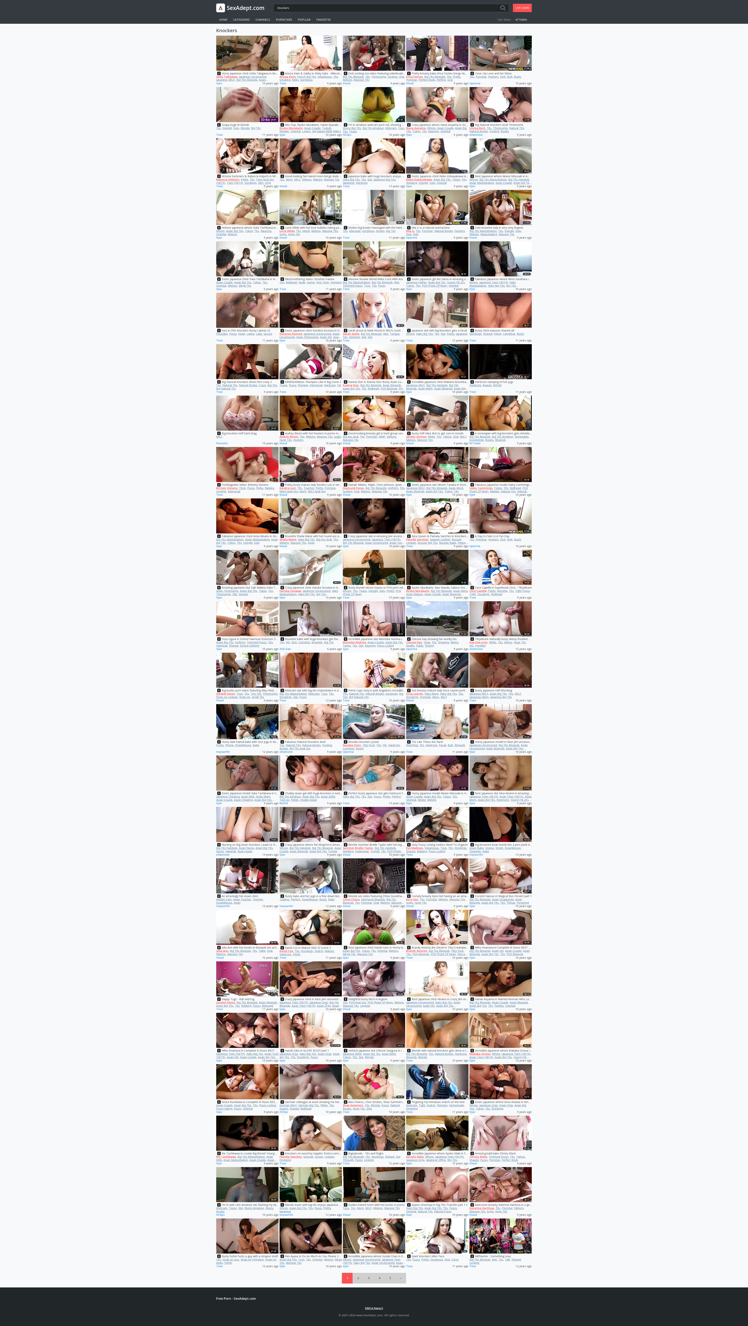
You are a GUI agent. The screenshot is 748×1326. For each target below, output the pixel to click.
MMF (382, 436)
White (431, 436)
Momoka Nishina (354, 642)
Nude (301, 282)
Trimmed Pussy (353, 285)
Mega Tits (245, 285)
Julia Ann (222, 951)
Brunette (317, 642)
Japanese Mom (479, 697)
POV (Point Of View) (434, 285)
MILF (297, 179)
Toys (401, 128)
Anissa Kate (287, 76)
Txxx (283, 83)
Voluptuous (325, 76)
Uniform (393, 488)
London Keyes (225, 1002)
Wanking (348, 851)
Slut (369, 179)
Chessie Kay (414, 642)
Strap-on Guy (230, 1259)
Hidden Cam (224, 899)
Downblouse (243, 745)
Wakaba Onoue (479, 1054)
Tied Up (284, 800)
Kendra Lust (288, 488)
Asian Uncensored (376, 543)
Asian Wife (247, 796)
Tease (353, 131)
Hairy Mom (431, 694)
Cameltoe (509, 334)
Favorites (323, 19)
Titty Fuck (369, 745)
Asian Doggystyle (503, 899)
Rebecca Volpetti (227, 179)
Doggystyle (476, 440)
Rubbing (422, 851)
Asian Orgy (324, 1006)
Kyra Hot (412, 899)
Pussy (381, 285)
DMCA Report (374, 1308)
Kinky (295, 80)
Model (422, 800)
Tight (472, 594)
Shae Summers (353, 1105)
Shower (284, 131)
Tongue (395, 334)
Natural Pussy (443, 1211)
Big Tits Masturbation (493, 179)
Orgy (268, 183)
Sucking (392, 76)
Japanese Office (436, 1160)
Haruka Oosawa (290, 591)
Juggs (283, 234)
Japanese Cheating (228, 796)
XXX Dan (285, 649)
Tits (335, 76)
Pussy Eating (224, 1108)
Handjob (230, 851)
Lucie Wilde (287, 231)
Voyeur (489, 848)
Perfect (441, 80)
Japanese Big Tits (384, 179)
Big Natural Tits (226, 388)
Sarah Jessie (351, 334)
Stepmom (503, 800)
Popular (304, 19)
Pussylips (222, 334)
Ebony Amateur (254, 1208)
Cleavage (475, 851)
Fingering (412, 1108)
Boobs (505, 131)
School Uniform (249, 645)
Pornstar (411, 80)
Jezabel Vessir (225, 694)
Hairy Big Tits (351, 179)
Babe (256, 745)
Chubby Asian (308, 800)
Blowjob (500, 440)
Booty (360, 748)
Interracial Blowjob (373, 899)
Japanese (348, 183)
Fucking (494, 131)
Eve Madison (414, 848)
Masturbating (488, 234)
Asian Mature (414, 594)
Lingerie (221, 491)
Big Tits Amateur (373, 128)
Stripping (411, 183)
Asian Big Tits (442, 179)
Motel (306, 231)
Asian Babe (476, 848)
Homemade (456, 1105)
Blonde (245, 128)
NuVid (284, 803)
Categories (241, 19)
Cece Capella (478, 591)
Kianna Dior (351, 385)
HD (288, 642)
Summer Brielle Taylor (358, 848)
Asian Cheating (243, 800)
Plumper (303, 385)
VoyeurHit (223, 752)
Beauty (487, 385)
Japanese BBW (352, 1054)
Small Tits (258, 697)
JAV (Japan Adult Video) (326, 131)
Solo (236, 128)
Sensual (308, 1156)
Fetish (497, 334)
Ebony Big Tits (352, 128)
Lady (259, 334)
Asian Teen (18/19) (511, 796)
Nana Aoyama (416, 128)
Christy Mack (478, 1156)
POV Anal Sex (357, 1002)
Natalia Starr (352, 745)
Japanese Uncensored (252, 76)
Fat (339, 385)
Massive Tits (362, 80)
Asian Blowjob (392, 385)
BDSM (497, 385)
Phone (229, 745)
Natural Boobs (478, 131)
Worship (502, 591)
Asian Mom (425, 388)
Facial (442, 745)
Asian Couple (312, 128)
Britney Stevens (226, 488)
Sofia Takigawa (226, 76)
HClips (347, 135)
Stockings (250, 183)
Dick (502, 76)
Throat (510, 903)
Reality (410, 645)
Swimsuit (222, 645)
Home (223, 19)
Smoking (285, 80)
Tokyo (416, 131)
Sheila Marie (288, 539)
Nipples (269, 488)
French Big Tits (306, 76)
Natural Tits (516, 128)
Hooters (493, 76)
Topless (284, 899)
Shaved (487, 334)
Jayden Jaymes (416, 436)
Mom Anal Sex (289, 491)
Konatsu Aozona (291, 334)
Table (262, 951)
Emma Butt (477, 128)
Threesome (378, 76)
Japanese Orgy (319, 1002)
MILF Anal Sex (317, 491)
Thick (242, 488)
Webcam (390, 128)
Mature (317, 179)
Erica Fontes (414, 76)
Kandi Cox (286, 951)
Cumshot (304, 642)
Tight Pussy (522, 591)
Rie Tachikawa (226, 1156)
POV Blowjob (388, 388)
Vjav (219, 83)
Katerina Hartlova (481, 1208)
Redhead (291, 282)
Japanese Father (416, 282)
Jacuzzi (268, 334)
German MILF (288, 1105)
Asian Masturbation (481, 183)
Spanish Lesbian (440, 539)
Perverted (523, 903)
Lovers (306, 131)
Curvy (455, 1259)
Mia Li (410, 231)
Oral (401, 76)
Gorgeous (306, 80)
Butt (509, 76)
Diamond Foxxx (353, 488)
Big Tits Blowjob (246, 80)
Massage (355, 231)
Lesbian (329, 1156)
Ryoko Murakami (291, 128)
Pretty (456, 76)
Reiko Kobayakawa (419, 179)
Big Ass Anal (350, 436)
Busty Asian (245, 851)
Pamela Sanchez (417, 539)
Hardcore (362, 183)
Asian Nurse (246, 848)
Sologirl (227, 128)
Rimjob (369, 1057)
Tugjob (326, 128)
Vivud (346, 83)
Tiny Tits (256, 694)
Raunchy (433, 131)
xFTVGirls (521, 19)
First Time (322, 282)
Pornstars (284, 19)
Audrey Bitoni (289, 436)
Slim (260, 183)
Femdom (336, 282)
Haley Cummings (480, 488)
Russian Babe (447, 543)
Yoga (427, 642)
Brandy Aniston (416, 951)
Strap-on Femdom (252, 1259)
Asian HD (326, 337)
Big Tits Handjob (518, 179)
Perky (259, 488)
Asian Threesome (307, 337)
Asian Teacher (242, 899)
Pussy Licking (385, 645)
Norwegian (521, 436)
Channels (263, 19)
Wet (396, 282)
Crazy (262, 385)
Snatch (319, 951)
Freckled (480, 645)
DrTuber (475, 443)
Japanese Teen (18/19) (493, 282)
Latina (250, 334)
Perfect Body (427, 80)
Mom (289, 179)
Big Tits (256, 128)
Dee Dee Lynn (478, 642)
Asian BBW (328, 796)
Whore (431, 128)
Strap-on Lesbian (227, 697)
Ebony (269, 1208)
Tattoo (447, 436)
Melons (347, 80)
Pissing (429, 645)
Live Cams (522, 8)
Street (499, 848)
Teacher (309, 488)
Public (419, 645)
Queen (319, 1156)
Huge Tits (294, 234)
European (391, 694)
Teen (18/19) (235, 183)
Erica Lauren (414, 694)
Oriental (296, 131)
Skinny (454, 642)
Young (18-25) (456, 282)
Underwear (362, 851)
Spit (364, 337)
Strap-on (244, 697)
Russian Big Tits (427, 543)
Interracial (316, 385)
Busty (517, 76)
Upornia (474, 83)
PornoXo (222, 443)
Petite (244, 179)
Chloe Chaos (351, 899)
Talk (507, 1259)
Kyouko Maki (415, 1156)
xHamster (476, 135)
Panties (499, 1006)
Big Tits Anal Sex (299, 748)
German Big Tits (308, 1105)
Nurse (220, 851)
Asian (237, 903)
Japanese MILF (225, 80)
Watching (412, 745)
